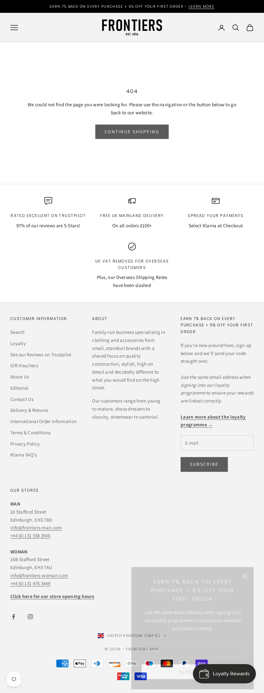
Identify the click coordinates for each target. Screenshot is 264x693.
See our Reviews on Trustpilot (40, 354)
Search (17, 332)
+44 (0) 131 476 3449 (30, 583)
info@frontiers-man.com (36, 527)
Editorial (19, 388)
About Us (19, 377)
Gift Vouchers (24, 365)
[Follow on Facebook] (13, 616)
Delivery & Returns (29, 410)
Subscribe (192, 665)
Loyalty (18, 343)
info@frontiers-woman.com (39, 575)
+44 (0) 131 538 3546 (30, 536)
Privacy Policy (25, 444)
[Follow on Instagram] (30, 616)
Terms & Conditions (30, 432)
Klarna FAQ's (23, 455)
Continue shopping (132, 131)
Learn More (201, 6)
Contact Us (21, 399)
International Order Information (43, 421)
